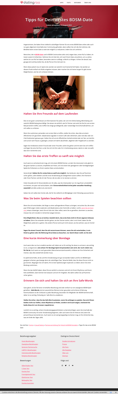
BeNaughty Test (27, 380)
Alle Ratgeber (66, 350)
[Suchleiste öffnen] (95, 2)
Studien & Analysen (68, 341)
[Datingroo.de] (30, 2)
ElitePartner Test (27, 377)
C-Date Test (25, 369)
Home (31, 325)
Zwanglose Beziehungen (30, 344)
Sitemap (65, 356)
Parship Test (26, 371)
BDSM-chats (39, 54)
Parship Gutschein (28, 383)
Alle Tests (65, 347)
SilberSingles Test (27, 366)
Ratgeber (77, 2)
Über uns (87, 2)
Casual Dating (39, 325)
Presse (64, 344)
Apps (61, 2)
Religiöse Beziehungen (29, 356)
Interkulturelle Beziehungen (31, 353)
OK (111, 392)
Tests (69, 2)
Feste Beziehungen (28, 341)
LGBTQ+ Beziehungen (29, 350)
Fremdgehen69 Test (28, 374)
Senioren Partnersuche (29, 347)
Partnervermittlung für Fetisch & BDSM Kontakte (61, 325)
